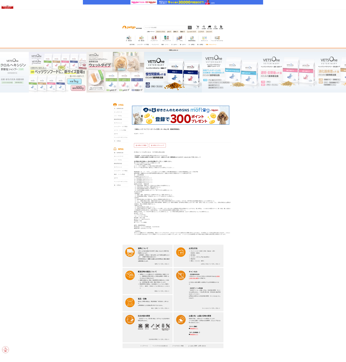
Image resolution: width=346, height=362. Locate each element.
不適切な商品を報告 (159, 152)
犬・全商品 (117, 141)
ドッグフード (118, 112)
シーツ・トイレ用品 (120, 130)
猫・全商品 (117, 185)
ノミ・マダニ (118, 115)
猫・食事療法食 (119, 152)
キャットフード (119, 156)
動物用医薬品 (118, 119)
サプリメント (118, 123)
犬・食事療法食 (119, 108)
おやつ (116, 133)
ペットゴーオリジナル (121, 137)
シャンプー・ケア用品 (121, 126)
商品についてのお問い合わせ (143, 152)
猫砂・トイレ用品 (119, 174)
